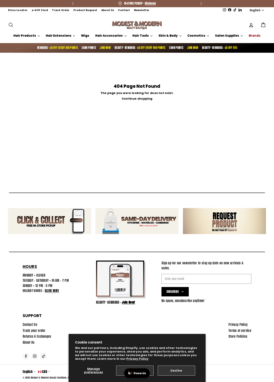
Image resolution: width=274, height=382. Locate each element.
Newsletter (141, 10)
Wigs (85, 35)
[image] (120, 279)
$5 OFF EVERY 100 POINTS (60, 48)
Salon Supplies (227, 35)
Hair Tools (140, 35)
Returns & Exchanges (37, 336)
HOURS (30, 266)
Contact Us (30, 324)
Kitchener (150, 3)
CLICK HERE (52, 290)
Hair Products (25, 35)
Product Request (85, 10)
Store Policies (237, 336)
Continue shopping (137, 99)
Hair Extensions (59, 35)
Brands (255, 35)
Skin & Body (168, 35)
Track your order (34, 330)
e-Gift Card (40, 10)
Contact (124, 10)
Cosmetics (196, 35)
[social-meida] (26, 356)
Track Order (60, 10)
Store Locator (18, 10)
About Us (107, 10)
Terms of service (239, 330)
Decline (176, 371)
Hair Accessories (109, 35)
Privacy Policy (137, 359)
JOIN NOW (101, 48)
